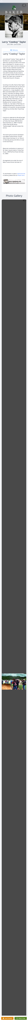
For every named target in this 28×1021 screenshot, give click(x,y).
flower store (21, 175)
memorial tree (21, 173)
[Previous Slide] (3, 681)
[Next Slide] (24, 681)
